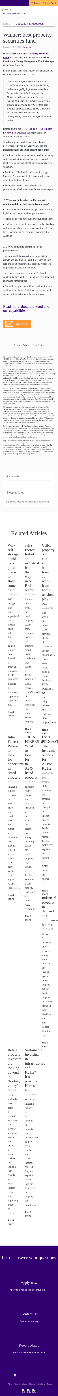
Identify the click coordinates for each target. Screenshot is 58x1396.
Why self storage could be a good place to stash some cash (13, 567)
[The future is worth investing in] (6, 9)
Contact (49, 1384)
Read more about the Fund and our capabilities (26, 308)
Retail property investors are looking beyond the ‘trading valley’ (14, 1068)
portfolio (17, 256)
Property (27, 47)
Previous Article (21, 345)
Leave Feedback (30, 1386)
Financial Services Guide (37, 1384)
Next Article (39, 345)
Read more (11, 714)
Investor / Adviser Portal (45, 3)
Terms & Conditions (21, 1384)
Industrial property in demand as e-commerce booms (50, 911)
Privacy (10, 1384)
